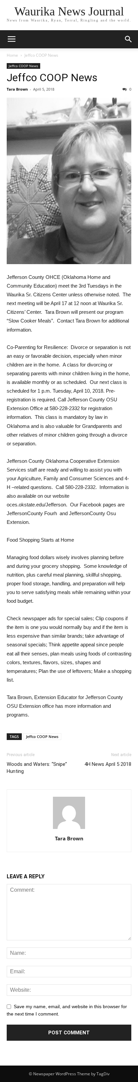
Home (12, 55)
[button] (128, 39)
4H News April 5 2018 (107, 764)
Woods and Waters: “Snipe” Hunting (37, 767)
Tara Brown (17, 89)
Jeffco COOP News (41, 55)
